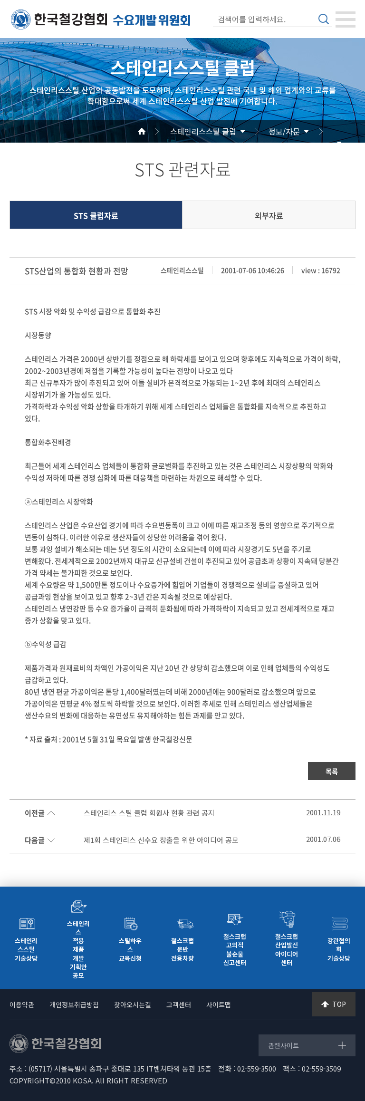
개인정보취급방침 (74, 1004)
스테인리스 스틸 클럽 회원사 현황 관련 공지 (149, 813)
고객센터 (178, 1004)
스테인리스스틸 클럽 (203, 131)
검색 (324, 19)
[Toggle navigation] (345, 19)
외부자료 (269, 215)
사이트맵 (218, 1004)
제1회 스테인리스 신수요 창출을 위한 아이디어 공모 (161, 840)
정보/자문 (284, 131)
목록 (332, 771)
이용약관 (22, 1004)
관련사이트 (283, 1045)
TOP (339, 1004)
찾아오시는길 (132, 1004)
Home (153, 131)
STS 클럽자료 (96, 215)
